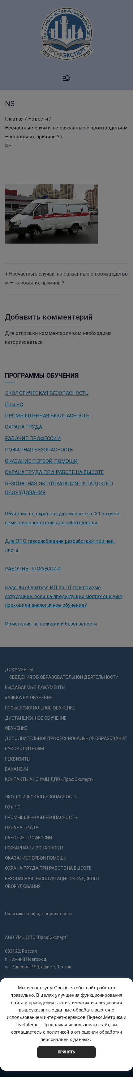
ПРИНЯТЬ (66, 1052)
